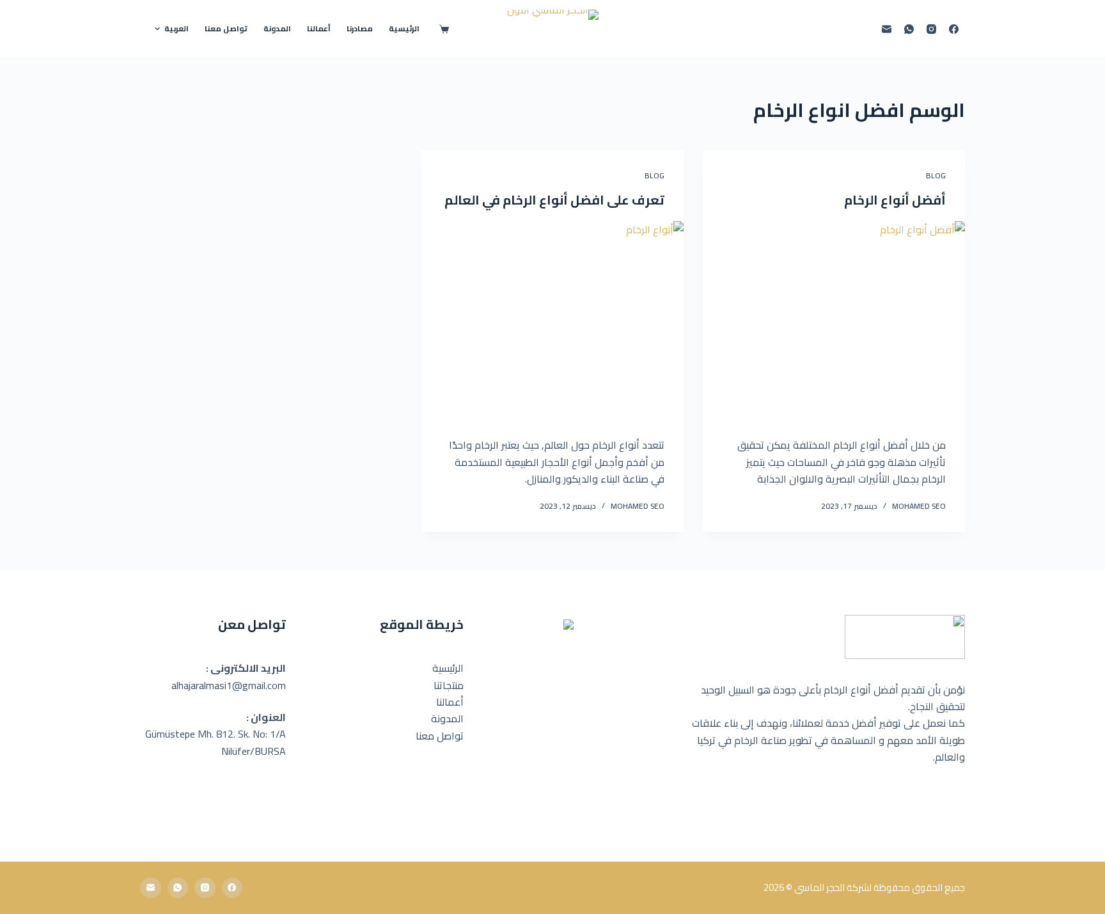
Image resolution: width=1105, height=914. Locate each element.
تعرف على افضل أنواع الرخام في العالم (554, 200)
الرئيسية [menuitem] (404, 28)
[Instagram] (931, 29)
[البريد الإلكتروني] (886, 29)
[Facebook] (954, 29)
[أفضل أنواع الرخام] (834, 319)
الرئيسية (448, 668)
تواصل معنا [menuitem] (226, 28)
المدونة (447, 718)
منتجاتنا (449, 685)
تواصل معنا (440, 735)
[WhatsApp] (909, 29)
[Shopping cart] (441, 29)
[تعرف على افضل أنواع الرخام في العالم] (552, 319)
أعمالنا (450, 701)
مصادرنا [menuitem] (360, 28)
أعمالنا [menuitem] (319, 28)
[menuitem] (171, 29)
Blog (936, 175)
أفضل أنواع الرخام (895, 200)
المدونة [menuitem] (277, 28)
